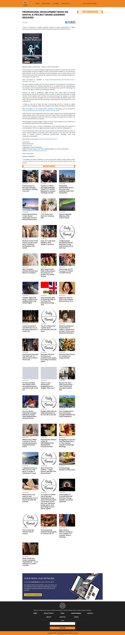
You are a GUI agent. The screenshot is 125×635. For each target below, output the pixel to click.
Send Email (29, 145)
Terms (35, 613)
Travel (76, 617)
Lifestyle (62, 617)
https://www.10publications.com (48, 139)
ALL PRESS (56, 3)
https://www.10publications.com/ (37, 151)
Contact (90, 613)
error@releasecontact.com (30, 161)
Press (62, 613)
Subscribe (62, 628)
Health (48, 617)
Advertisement (76, 613)
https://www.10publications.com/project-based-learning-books (40, 110)
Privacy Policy (49, 613)
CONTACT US (65, 3)
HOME (37, 3)
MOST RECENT (46, 3)
